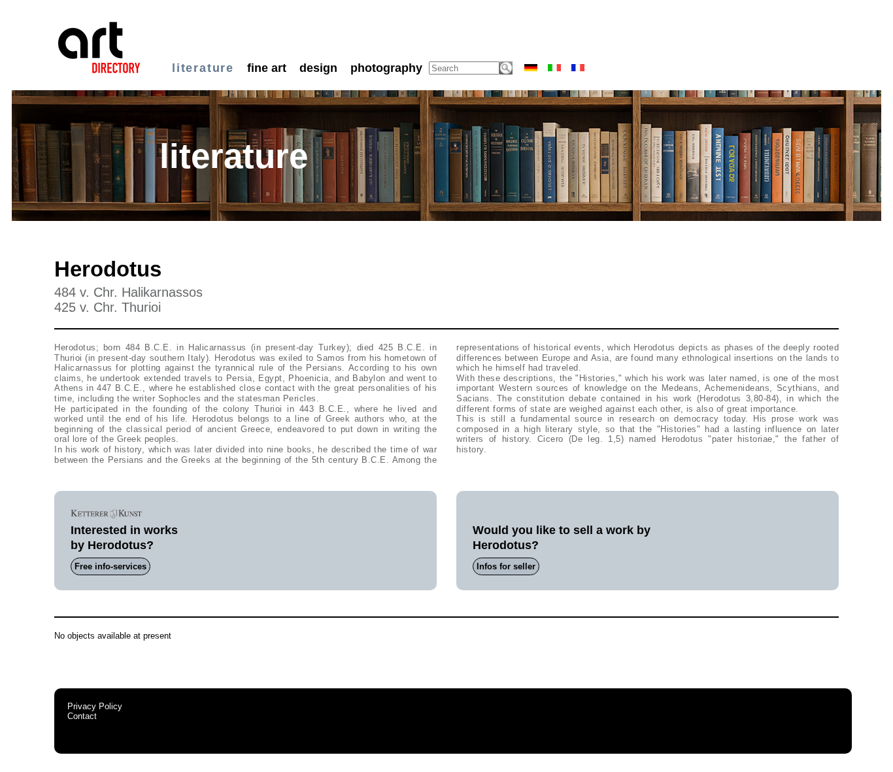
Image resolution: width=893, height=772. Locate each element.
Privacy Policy (94, 706)
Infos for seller (506, 566)
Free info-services (110, 566)
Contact (82, 716)
